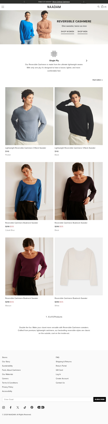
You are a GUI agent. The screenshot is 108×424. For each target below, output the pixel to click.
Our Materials (7, 374)
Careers (5, 378)
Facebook (10, 407)
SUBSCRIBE (100, 399)
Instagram (3, 407)
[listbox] (97, 80)
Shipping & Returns (64, 361)
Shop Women (67, 31)
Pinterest (32, 407)
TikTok (24, 407)
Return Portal (61, 365)
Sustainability (7, 365)
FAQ (57, 357)
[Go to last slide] (24, 2)
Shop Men (82, 31)
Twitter (17, 407)
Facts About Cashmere (11, 370)
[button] (40, 407)
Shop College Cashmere (61, 2)
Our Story (6, 361)
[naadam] (54, 7)
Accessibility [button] (7, 391)
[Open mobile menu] (3, 6)
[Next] (86, 60)
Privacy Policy (7, 387)
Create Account (62, 378)
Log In (58, 374)
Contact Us (60, 382)
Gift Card (59, 370)
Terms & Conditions (10, 382)
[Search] (99, 7)
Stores (4, 357)
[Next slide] (83, 2)
